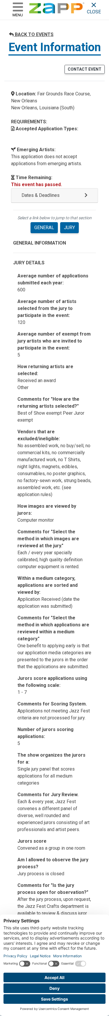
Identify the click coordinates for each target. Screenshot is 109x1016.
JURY (69, 227)
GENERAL (44, 227)
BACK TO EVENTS (33, 34)
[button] (54, 195)
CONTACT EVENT (84, 69)
